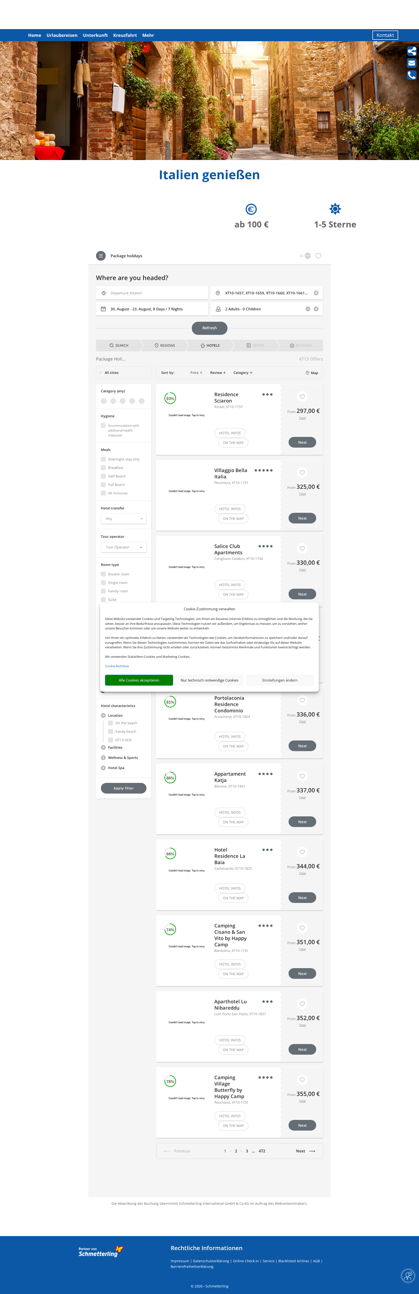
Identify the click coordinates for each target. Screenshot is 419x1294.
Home (34, 35)
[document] (209, 175)
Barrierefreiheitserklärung (192, 1266)
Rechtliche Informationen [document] (206, 1248)
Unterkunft (95, 35)
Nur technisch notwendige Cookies (209, 680)
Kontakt (385, 35)
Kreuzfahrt (125, 35)
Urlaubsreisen (62, 35)
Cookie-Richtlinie (117, 666)
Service (268, 1261)
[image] (209, 158)
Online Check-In (246, 1261)
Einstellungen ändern (280, 680)
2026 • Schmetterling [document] (211, 1286)
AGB (316, 1261)
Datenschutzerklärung (211, 1261)
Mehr (148, 35)
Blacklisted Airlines (293, 1261)
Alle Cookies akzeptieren (139, 680)
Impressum (180, 1261)
